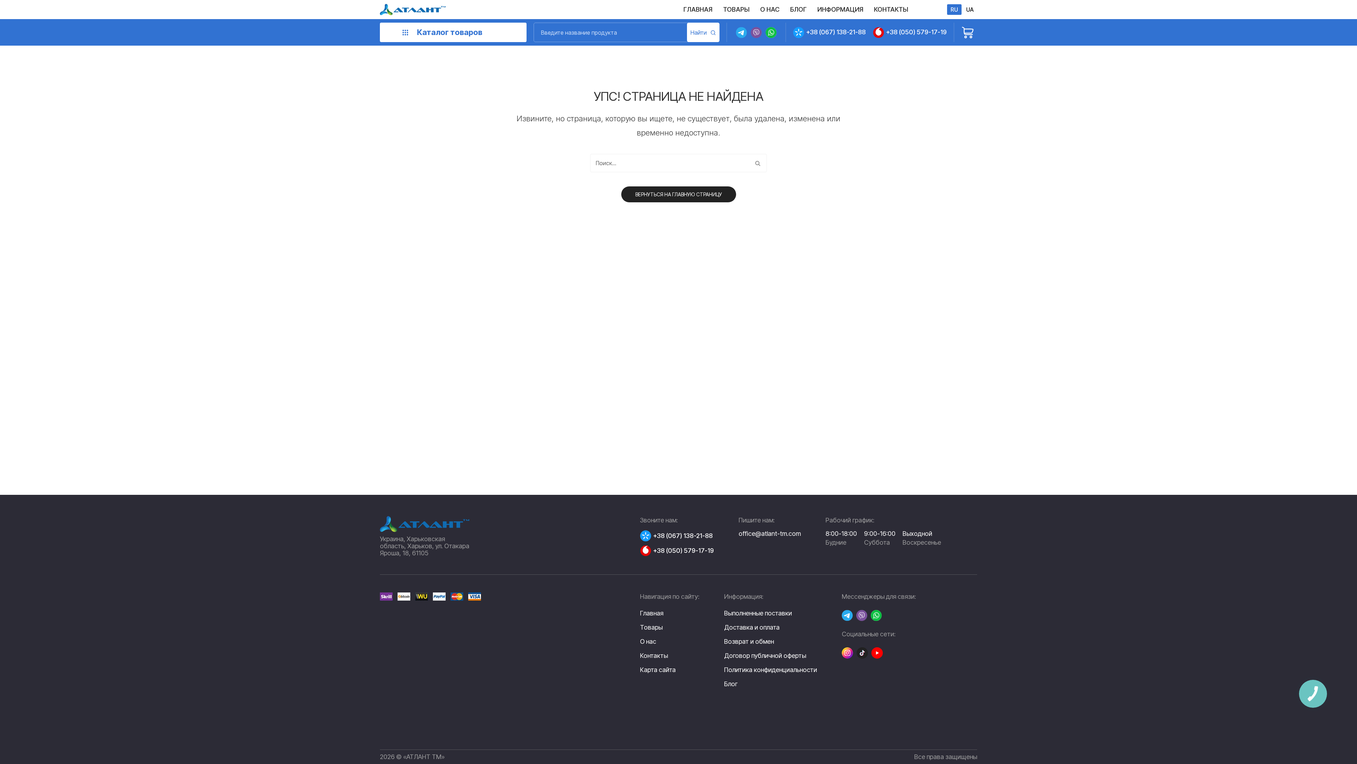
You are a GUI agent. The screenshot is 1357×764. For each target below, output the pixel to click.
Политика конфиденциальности (770, 669)
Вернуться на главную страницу (678, 194)
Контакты (654, 655)
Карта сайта (658, 669)
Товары (651, 627)
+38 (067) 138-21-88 (836, 32)
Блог (731, 684)
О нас (648, 641)
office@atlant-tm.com (770, 533)
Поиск (703, 32)
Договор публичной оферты (765, 655)
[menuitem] (697, 9)
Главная (651, 613)
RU (954, 9)
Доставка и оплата (752, 627)
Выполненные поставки (758, 613)
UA (970, 9)
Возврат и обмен (749, 641)
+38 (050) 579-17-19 (916, 32)
